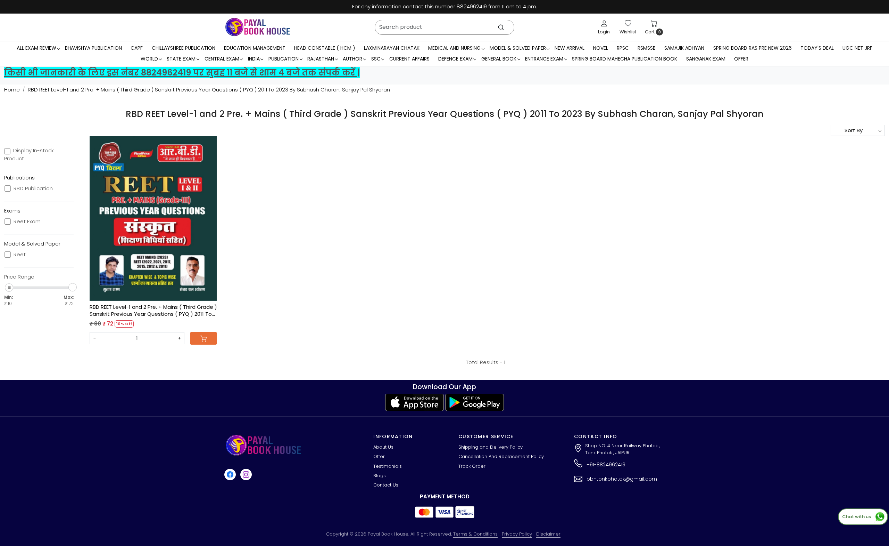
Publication (283, 58)
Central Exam (222, 58)
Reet (20, 254)
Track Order (471, 466)
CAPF (137, 48)
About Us (383, 447)
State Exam (181, 58)
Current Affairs (409, 58)
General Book (498, 58)
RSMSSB (647, 48)
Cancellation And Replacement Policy (501, 456)
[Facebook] (231, 474)
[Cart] (203, 338)
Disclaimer (548, 534)
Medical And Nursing (454, 48)
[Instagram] (247, 474)
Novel (600, 48)
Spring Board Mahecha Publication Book (624, 58)
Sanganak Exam (705, 58)
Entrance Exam (544, 58)
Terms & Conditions (475, 534)
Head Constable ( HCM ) (324, 48)
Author (352, 58)
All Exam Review (36, 48)
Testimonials (387, 466)
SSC (376, 58)
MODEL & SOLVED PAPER (518, 48)
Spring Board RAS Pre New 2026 (752, 48)
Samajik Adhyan (684, 48)
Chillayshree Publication (183, 48)
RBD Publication (33, 188)
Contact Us (385, 485)
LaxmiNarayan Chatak (391, 48)
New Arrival (569, 48)
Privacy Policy (517, 534)
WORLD (149, 58)
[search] (501, 27)
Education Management (254, 48)
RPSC (623, 48)
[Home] (257, 27)
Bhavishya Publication (93, 48)
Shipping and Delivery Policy (490, 447)
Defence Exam (455, 58)
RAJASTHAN (320, 58)
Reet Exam (27, 221)
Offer (741, 58)
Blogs (379, 475)
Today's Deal (817, 48)
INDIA (254, 58)
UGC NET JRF (857, 48)
